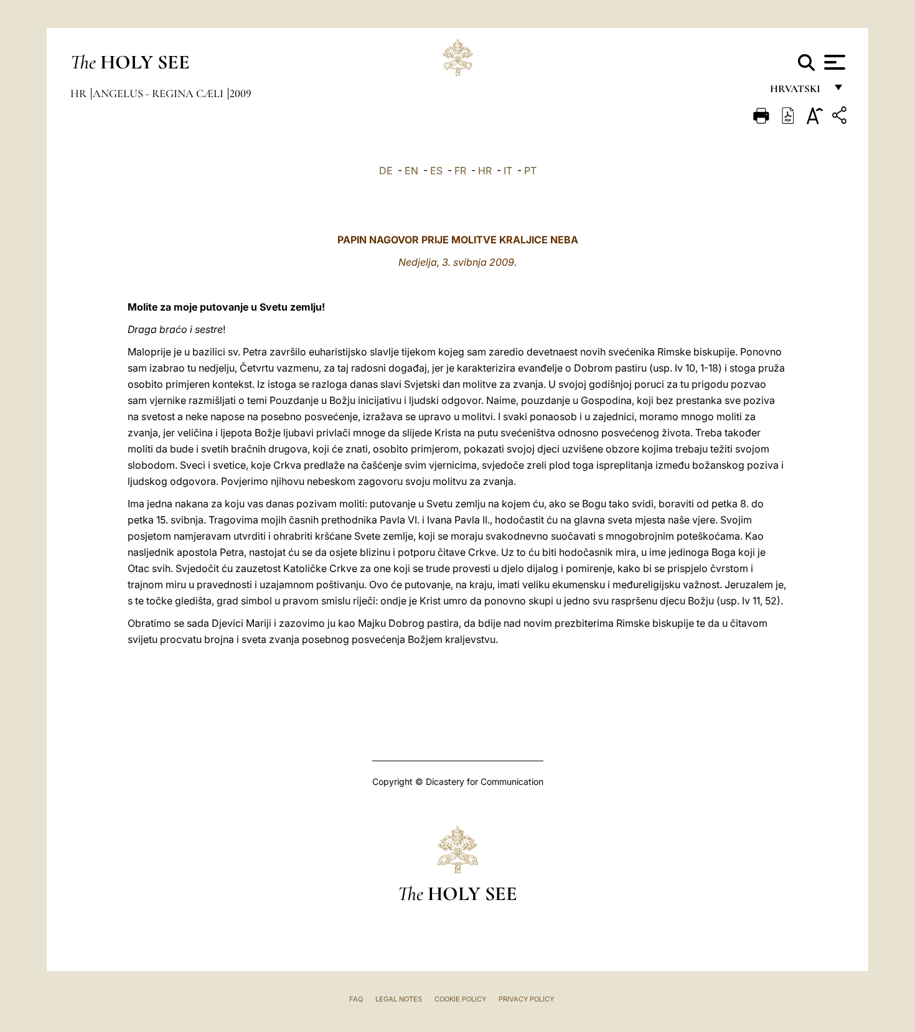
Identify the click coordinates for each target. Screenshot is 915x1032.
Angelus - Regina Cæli (159, 93)
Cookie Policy (460, 999)
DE (386, 170)
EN (411, 170)
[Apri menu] (833, 62)
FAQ (356, 999)
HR (485, 170)
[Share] (841, 117)
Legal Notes (398, 999)
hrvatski (798, 91)
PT (530, 170)
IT (508, 170)
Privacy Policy (526, 999)
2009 (240, 93)
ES (436, 170)
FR (460, 170)
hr (79, 93)
